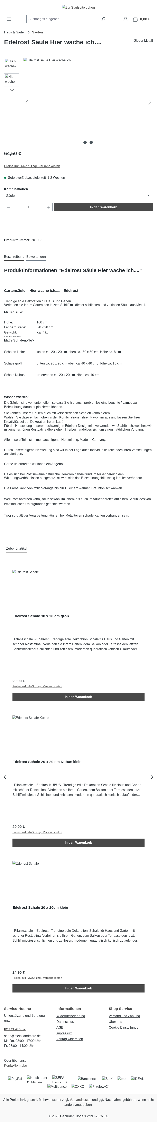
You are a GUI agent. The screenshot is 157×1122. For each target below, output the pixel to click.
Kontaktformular (15, 1065)
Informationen (68, 1009)
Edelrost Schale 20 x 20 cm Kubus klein (47, 762)
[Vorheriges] (27, 102)
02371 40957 (15, 1029)
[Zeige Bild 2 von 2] (91, 142)
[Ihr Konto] (125, 19)
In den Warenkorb (103, 207)
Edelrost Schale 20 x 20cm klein (40, 907)
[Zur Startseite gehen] (78, 7)
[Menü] (9, 19)
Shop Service (120, 1009)
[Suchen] (103, 19)
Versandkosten (80, 1099)
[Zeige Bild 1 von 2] (85, 142)
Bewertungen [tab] (36, 256)
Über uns (115, 1021)
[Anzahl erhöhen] (48, 207)
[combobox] (62, 19)
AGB (59, 1027)
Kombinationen (16, 189)
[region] (78, 102)
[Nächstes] (150, 102)
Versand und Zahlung (124, 1016)
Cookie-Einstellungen (124, 1027)
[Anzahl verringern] (8, 207)
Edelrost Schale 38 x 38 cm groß (40, 616)
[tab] (14, 257)
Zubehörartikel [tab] (16, 548)
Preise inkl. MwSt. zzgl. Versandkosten (32, 166)
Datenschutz (65, 1021)
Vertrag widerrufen (69, 1039)
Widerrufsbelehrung (70, 1016)
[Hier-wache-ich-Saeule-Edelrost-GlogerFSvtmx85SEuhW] (88, 102)
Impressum (64, 1033)
